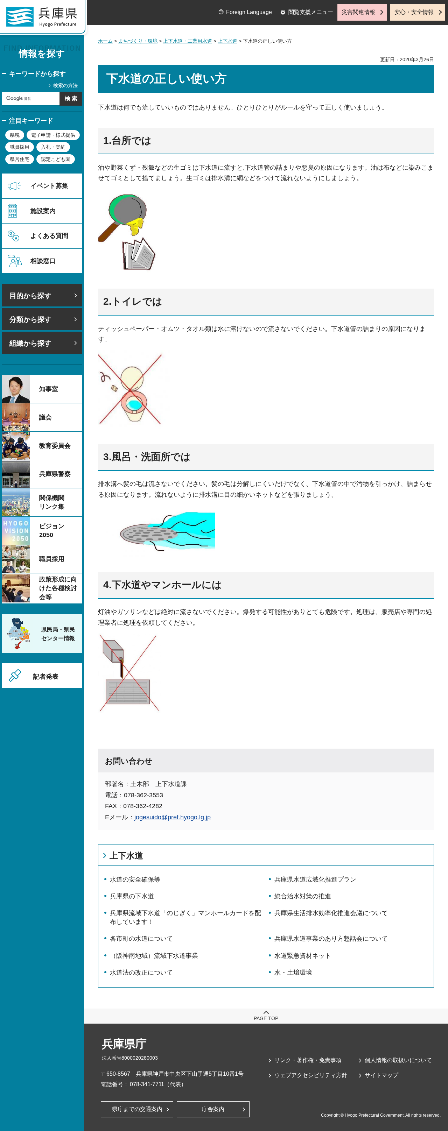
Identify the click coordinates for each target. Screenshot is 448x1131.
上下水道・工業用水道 (187, 41)
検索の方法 (65, 85)
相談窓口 (43, 260)
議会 (45, 417)
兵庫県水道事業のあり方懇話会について (331, 938)
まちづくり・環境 (138, 41)
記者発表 (45, 676)
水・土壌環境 (293, 972)
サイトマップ (381, 1075)
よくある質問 (49, 235)
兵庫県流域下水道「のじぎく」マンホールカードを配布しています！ (185, 917)
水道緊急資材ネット (302, 955)
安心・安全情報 (414, 12)
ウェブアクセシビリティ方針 (310, 1075)
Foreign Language (249, 12)
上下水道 (227, 41)
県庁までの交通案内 (137, 1109)
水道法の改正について (141, 972)
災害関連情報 (358, 12)
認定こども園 (55, 159)
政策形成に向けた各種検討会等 (58, 588)
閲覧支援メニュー (310, 12)
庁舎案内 (213, 1109)
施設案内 (43, 210)
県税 (15, 135)
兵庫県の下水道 (132, 896)
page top (266, 1018)
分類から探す (30, 319)
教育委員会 (55, 445)
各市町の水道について (141, 938)
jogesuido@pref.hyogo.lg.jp (172, 817)
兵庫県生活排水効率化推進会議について (331, 913)
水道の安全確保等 (135, 879)
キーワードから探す (37, 73)
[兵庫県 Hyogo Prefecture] (45, 19)
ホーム (105, 41)
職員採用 (19, 147)
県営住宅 (19, 159)
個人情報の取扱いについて (398, 1060)
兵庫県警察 (55, 474)
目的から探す (30, 295)
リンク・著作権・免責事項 (308, 1060)
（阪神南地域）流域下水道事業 (154, 955)
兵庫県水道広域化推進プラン (315, 879)
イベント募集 (49, 185)
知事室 (48, 389)
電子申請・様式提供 (53, 135)
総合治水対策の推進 (302, 896)
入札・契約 (53, 147)
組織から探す (30, 343)
